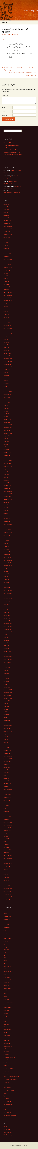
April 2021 (6, 380)
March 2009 (6, 781)
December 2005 (8, 888)
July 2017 (6, 505)
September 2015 (8, 565)
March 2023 (6, 317)
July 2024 (6, 273)
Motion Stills (7, 1035)
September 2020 (8, 400)
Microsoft (6, 1027)
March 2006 (6, 880)
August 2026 (7, 204)
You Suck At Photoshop (10, 1115)
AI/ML (5, 930)
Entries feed (7, 1129)
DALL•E (5, 960)
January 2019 (7, 455)
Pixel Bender (7, 1063)
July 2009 (6, 770)
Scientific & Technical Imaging (11, 1076)
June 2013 (6, 640)
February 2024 (7, 287)
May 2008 (6, 808)
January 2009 (7, 786)
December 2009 (8, 756)
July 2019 (6, 438)
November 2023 (8, 295)
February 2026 (7, 220)
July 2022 (6, 339)
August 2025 (7, 237)
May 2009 (6, 775)
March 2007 (6, 847)
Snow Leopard (7, 1087)
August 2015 (7, 568)
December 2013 (8, 623)
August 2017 (7, 502)
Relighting (6, 1071)
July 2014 (6, 604)
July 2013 (6, 637)
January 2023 (7, 323)
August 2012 (7, 668)
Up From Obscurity (8, 1104)
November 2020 (8, 394)
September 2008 (8, 797)
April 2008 (6, 811)
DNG (5, 969)
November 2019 (8, 427)
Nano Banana (7, 1043)
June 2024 (6, 276)
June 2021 (6, 375)
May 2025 (6, 245)
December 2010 (8, 723)
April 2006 (6, 877)
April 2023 (6, 314)
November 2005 (8, 891)
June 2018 (6, 474)
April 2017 (6, 513)
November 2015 (8, 560)
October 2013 (7, 629)
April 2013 (6, 645)
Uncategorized (7, 1101)
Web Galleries (7, 1112)
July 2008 (6, 803)
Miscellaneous (7, 1029)
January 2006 (7, 886)
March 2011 (6, 714)
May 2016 (6, 543)
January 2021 (7, 389)
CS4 (5, 952)
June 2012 (6, 673)
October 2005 (7, 894)
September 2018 (8, 466)
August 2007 (7, 833)
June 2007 (6, 839)
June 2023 (6, 309)
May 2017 (6, 510)
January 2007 (7, 852)
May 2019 (6, 444)
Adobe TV (6, 925)
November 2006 (8, 858)
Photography (7, 1054)
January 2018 (7, 488)
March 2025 (6, 251)
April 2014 (6, 612)
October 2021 (7, 364)
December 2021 (8, 358)
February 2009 (7, 783)
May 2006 (6, 875)
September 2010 (8, 731)
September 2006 (8, 863)
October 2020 (7, 397)
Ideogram (6, 999)
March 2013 (6, 648)
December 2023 (8, 292)
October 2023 (7, 298)
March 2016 (6, 549)
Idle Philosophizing (8, 1002)
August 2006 (7, 866)
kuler (5, 1021)
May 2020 (6, 411)
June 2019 (6, 441)
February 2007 (7, 850)
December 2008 (8, 789)
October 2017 (7, 496)
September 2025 (8, 234)
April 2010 (6, 745)
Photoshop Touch (8, 1060)
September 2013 (8, 632)
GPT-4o (5, 994)
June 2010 (6, 739)
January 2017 (7, 521)
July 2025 (6, 240)
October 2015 (7, 563)
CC (4, 944)
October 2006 (7, 861)
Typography (7, 1098)
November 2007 (8, 825)
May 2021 (6, 378)
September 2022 (8, 334)
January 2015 (7, 587)
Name (4, 107)
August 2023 (7, 303)
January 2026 (7, 223)
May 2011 (6, 709)
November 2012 (8, 659)
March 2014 (6, 615)
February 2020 (7, 419)
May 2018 (6, 477)
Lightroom (6, 1024)
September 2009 (8, 764)
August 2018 (7, 469)
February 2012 (7, 684)
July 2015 (6, 571)
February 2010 (7, 750)
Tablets (5, 1093)
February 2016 (7, 552)
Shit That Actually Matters (10, 1079)
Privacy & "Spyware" (9, 1068)
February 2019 (7, 452)
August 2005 (7, 899)
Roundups (6, 1074)
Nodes (5, 1049)
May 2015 (6, 576)
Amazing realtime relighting (11, 150)
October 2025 (7, 231)
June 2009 (6, 772)
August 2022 (7, 336)
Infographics (7, 1010)
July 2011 (6, 703)
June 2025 (6, 242)
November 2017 (8, 494)
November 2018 (8, 461)
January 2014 (7, 621)
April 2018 (6, 480)
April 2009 (6, 778)
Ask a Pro (6, 936)
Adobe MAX (7, 919)
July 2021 (6, 372)
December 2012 (8, 656)
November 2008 (8, 792)
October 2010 (7, 728)
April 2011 (6, 712)
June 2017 (6, 507)
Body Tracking (7, 938)
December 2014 (8, 590)
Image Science (7, 1007)
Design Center (7, 966)
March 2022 (6, 350)
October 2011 (7, 695)
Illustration (6, 1005)
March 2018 (6, 483)
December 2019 (8, 425)
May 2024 (6, 278)
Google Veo (7, 991)
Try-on (5, 1096)
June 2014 (6, 607)
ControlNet (6, 949)
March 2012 (6, 681)
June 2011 (6, 706)
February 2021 (7, 386)
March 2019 (6, 449)
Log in (5, 1126)
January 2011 (7, 720)
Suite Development (9, 1090)
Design (5, 963)
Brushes (6, 941)
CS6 (5, 958)
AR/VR (5, 933)
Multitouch (6, 1040)
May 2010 (6, 742)
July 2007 (6, 836)
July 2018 (6, 472)
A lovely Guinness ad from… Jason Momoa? (11, 177)
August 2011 (7, 701)
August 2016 (7, 535)
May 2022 (6, 345)
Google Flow (7, 982)
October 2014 (7, 596)
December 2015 (8, 557)
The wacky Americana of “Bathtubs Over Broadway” (22, 73)
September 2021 (8, 367)
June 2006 (6, 872)
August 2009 (7, 767)
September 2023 (8, 300)
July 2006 (6, 869)
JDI (4, 1018)
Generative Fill (7, 980)
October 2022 (7, 331)
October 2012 (7, 662)
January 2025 (7, 256)
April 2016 (6, 546)
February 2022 (7, 353)
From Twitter (7, 977)
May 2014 (6, 610)
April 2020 (6, 414)
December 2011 (8, 690)
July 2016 (6, 538)
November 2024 (8, 262)
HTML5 (5, 996)
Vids (5, 1109)
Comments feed (8, 1132)
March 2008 (6, 814)
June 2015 (6, 574)
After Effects (7, 927)
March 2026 (6, 218)
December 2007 (8, 822)
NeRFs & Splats (8, 1046)
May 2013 (6, 643)
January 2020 (7, 422)
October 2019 (7, 430)
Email (4, 111)
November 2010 (8, 725)
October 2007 (7, 828)
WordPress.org (8, 1135)
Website (4, 115)
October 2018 (7, 463)
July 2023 (6, 306)
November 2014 (8, 593)
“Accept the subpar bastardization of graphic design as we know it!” (13, 154)
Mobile (5, 1032)
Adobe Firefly (7, 916)
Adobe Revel (7, 922)
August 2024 (7, 270)
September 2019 (8, 433)
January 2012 (7, 687)
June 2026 (6, 209)
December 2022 (8, 325)
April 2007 (6, 844)
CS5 (5, 955)
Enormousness (7, 971)
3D (4, 911)
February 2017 (7, 518)
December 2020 (8, 392)
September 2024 (8, 267)
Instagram (6, 1013)
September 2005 (8, 897)
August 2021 (7, 369)
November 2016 (8, 527)
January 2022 (7, 356)
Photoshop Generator (9, 1057)
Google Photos (7, 988)
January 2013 (7, 654)
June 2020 (6, 408)
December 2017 (8, 491)
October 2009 (7, 761)
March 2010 (6, 748)
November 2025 (8, 229)
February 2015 (7, 585)
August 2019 (7, 436)
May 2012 (6, 676)
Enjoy (3, 39)
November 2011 (8, 692)
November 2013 (8, 626)
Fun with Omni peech (9, 142)
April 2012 (6, 679)
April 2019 (6, 447)
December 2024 (8, 259)
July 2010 (6, 737)
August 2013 (7, 634)
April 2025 (6, 248)
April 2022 (6, 347)
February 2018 (7, 485)
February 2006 (7, 883)
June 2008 (6, 806)
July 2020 (6, 405)
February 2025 (7, 254)
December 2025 (8, 226)
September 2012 (8, 665)
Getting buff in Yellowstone (11, 159)
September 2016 (8, 532)
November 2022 (8, 328)
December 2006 (8, 855)
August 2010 (7, 734)
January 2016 (7, 554)
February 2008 (7, 817)
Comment (5, 95)
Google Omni (7, 985)
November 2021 (8, 361)
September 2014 (8, 599)
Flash (5, 974)
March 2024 (6, 284)
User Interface (7, 1107)
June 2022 (6, 342)
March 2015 (6, 582)
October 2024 (7, 265)
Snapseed (15, 34)
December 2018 (8, 458)
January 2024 (7, 289)
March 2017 (6, 516)
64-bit (5, 913)
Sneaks (5, 1085)
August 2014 (7, 601)
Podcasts (6, 1065)
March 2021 (6, 383)
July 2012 (6, 670)
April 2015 (6, 579)
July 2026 (6, 207)
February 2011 (7, 717)
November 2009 (8, 759)
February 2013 (7, 651)
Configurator (7, 947)
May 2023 (6, 311)
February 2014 (7, 618)
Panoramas (6, 1051)
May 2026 (6, 212)
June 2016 (6, 541)
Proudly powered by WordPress (19, 1145)
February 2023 (7, 320)
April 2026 (6, 215)
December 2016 (8, 524)
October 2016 (7, 530)
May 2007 (6, 841)
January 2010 (7, 753)
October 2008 (7, 794)
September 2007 (8, 830)
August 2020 (7, 403)
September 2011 (8, 698)
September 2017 (8, 499)
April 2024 (6, 281)
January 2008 (7, 819)
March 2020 (6, 416)
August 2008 (7, 800)
